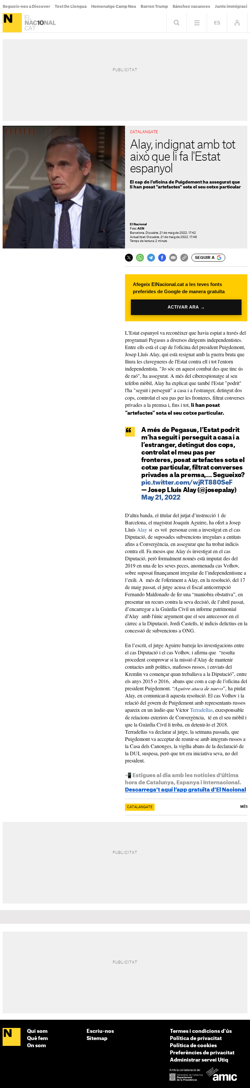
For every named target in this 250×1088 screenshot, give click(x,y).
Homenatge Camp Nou (113, 6)
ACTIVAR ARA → (186, 307)
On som (36, 1045)
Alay (142, 529)
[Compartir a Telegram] (151, 258)
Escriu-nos (100, 1031)
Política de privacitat (196, 1038)
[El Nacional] (12, 22)
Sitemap (97, 1038)
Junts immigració (232, 6)
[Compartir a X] (129, 258)
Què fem (37, 1038)
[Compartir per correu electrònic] (173, 258)
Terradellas (201, 709)
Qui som (37, 1031)
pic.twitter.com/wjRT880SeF (186, 483)
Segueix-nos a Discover (26, 6)
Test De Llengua (71, 6)
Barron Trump (154, 6)
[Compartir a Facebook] (162, 258)
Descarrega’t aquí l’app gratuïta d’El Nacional (185, 789)
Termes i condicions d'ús (201, 1031)
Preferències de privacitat (202, 1052)
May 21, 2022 (160, 498)
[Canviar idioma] (217, 22)
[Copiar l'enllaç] (184, 258)
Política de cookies (193, 1045)
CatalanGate (140, 807)
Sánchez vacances (191, 6)
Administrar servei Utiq (199, 1060)
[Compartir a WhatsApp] (140, 258)
